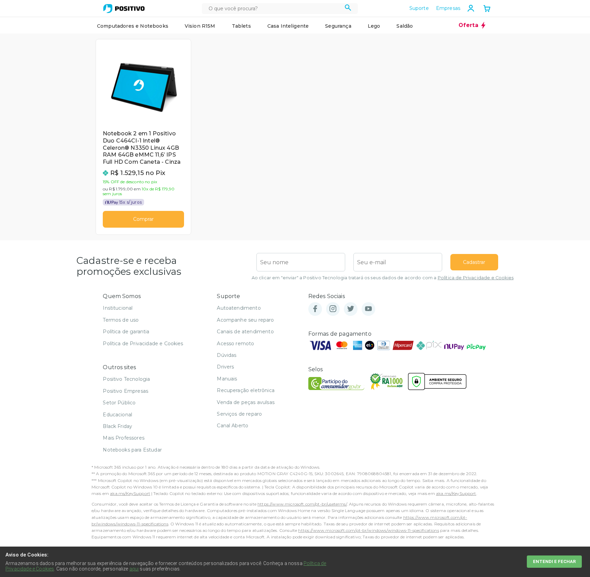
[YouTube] (368, 309)
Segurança (338, 26)
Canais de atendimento (245, 331)
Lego (374, 26)
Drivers (225, 367)
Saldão (404, 26)
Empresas (448, 8)
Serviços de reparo (239, 414)
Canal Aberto (232, 425)
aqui (134, 569)
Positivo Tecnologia (126, 379)
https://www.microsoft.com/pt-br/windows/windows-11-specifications (368, 530)
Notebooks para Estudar (132, 450)
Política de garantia (126, 331)
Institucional (117, 308)
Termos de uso (121, 320)
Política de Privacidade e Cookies (476, 277)
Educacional (117, 415)
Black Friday (117, 426)
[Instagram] (332, 309)
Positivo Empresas (125, 391)
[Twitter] (350, 309)
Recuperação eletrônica (246, 390)
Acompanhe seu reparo (245, 320)
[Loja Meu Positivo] (124, 8)
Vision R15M (200, 26)
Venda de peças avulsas (246, 402)
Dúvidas (226, 355)
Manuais (227, 379)
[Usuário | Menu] (470, 8)
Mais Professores (123, 438)
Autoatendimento (239, 308)
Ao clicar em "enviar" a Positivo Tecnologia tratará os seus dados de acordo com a (383, 277)
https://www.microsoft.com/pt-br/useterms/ (302, 504)
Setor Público (119, 403)
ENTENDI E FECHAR (554, 561)
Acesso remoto (235, 343)
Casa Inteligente (288, 26)
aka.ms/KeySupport (130, 493)
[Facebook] (315, 309)
